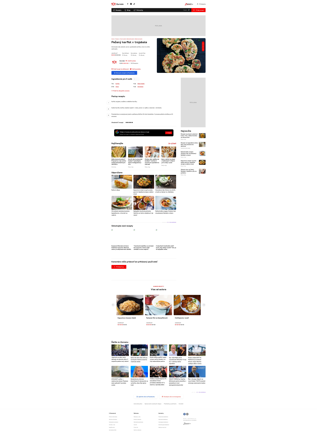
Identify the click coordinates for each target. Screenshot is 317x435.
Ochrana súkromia (113, 419)
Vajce (117, 86)
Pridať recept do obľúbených (121, 69)
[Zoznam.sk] (187, 424)
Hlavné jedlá (123, 39)
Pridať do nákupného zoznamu (121, 91)
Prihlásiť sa (120, 267)
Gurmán (122, 61)
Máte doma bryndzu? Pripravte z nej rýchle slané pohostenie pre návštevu (118, 161)
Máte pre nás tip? (162, 427)
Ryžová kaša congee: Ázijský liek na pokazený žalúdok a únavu (188, 153)
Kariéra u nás (112, 424)
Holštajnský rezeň (182, 318)
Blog (128, 10)
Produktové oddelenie (163, 416)
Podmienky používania (170, 404)
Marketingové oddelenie (163, 424)
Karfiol (117, 83)
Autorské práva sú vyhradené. (189, 420)
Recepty (118, 10)
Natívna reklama (137, 430)
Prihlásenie (202, 4)
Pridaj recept (199, 10)
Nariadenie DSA (112, 430)
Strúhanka (140, 86)
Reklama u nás (137, 416)
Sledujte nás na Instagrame (172, 396)
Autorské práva (138, 404)
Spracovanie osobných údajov (153, 404)
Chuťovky (113, 167)
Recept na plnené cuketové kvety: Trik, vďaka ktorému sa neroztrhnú (189, 135)
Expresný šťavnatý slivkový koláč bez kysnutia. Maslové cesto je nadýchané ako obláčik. (121, 247)
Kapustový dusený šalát (127, 318)
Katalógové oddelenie (163, 422)
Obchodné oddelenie (162, 419)
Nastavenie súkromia (113, 422)
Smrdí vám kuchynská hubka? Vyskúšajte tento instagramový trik (135, 161)
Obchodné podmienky (138, 422)
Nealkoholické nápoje (185, 148)
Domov (112, 39)
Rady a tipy (130, 167)
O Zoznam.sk (112, 413)
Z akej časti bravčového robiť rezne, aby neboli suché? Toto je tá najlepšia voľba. (166, 247)
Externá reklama (137, 419)
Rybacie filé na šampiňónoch (157, 318)
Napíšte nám (112, 427)
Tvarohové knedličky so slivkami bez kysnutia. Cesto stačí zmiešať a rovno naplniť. (144, 247)
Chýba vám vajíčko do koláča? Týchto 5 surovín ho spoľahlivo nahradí (152, 161)
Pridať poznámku (136, 69)
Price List (136, 427)
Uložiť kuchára (131, 61)
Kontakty (161, 413)
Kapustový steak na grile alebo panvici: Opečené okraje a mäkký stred (188, 162)
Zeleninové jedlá (138, 39)
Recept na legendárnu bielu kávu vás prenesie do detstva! (189, 144)
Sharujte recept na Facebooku (125, 73)
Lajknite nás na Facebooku (146, 396)
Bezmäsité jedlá (130, 39)
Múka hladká (141, 83)
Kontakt (181, 404)
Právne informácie (113, 416)
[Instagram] (187, 414)
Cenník (135, 424)
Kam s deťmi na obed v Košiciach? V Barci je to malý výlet (168, 160)
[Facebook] (184, 414)
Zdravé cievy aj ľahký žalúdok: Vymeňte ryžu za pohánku (188, 171)
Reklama (136, 413)
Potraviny (139, 10)
